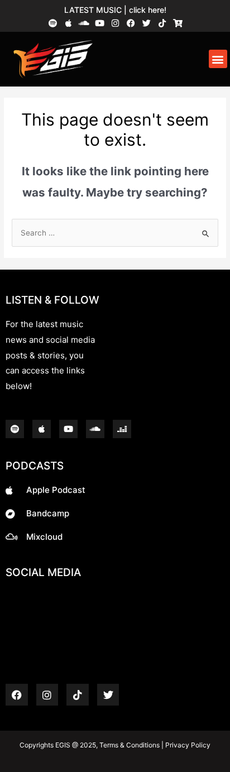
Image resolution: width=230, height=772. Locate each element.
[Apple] (68, 23)
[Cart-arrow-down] (178, 23)
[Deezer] (122, 429)
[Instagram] (115, 23)
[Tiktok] (162, 23)
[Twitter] (146, 23)
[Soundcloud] (84, 23)
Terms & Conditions (129, 745)
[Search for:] (115, 232)
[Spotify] (53, 23)
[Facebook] (131, 23)
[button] (218, 59)
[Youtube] (100, 23)
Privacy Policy (187, 745)
